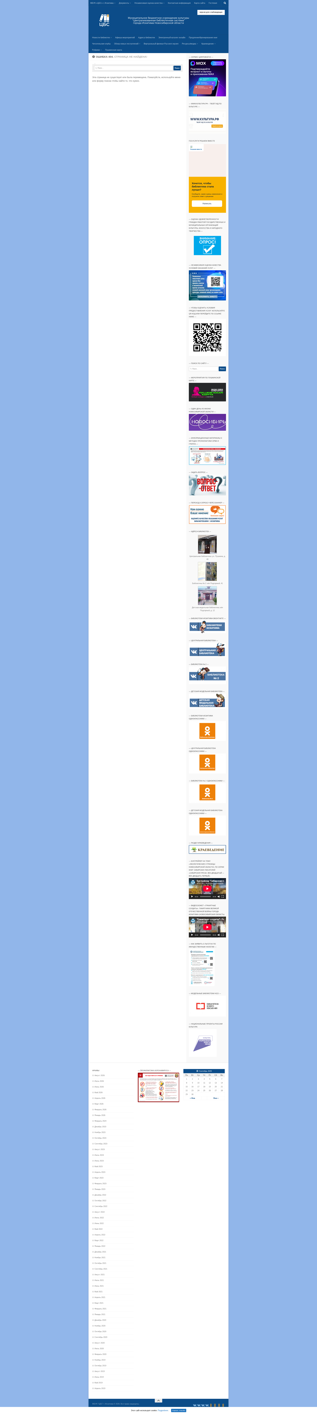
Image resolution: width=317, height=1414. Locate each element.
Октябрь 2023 (100, 1138)
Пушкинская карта (113, 50)
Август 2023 (99, 1149)
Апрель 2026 (99, 1098)
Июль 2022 (99, 1218)
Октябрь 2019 (100, 1366)
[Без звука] (219, 896)
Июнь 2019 (99, 1377)
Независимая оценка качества (148, 3)
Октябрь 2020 (100, 1331)
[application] (207, 888)
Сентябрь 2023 (100, 1144)
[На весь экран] (223, 896)
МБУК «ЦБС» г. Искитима (102, 3)
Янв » (215, 1098)
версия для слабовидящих (211, 12)
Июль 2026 (99, 1081)
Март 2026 (98, 1104)
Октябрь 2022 (100, 1201)
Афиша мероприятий (125, 37)
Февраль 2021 (100, 1309)
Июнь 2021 (99, 1286)
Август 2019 (99, 1371)
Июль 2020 (99, 1348)
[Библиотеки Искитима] (194, 1405)
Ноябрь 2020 (99, 1326)
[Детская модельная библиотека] (223, 1405)
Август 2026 (99, 1075)
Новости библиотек (101, 37)
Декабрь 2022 (100, 1195)
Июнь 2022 (99, 1223)
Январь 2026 (99, 1115)
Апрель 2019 (99, 1388)
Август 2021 (99, 1274)
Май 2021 (98, 1292)
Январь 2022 (99, 1246)
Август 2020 (99, 1343)
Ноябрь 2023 (99, 1132)
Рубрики (96, 50)
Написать (207, 203)
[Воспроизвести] (192, 896)
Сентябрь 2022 (100, 1206)
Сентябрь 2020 (100, 1337)
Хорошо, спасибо (178, 1410)
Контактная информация (179, 3)
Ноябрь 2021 (99, 1257)
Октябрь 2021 (100, 1263)
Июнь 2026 (99, 1087)
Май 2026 (98, 1092)
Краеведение (207, 44)
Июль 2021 (99, 1280)
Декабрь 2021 (100, 1252)
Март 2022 (98, 1240)
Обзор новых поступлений (126, 44)
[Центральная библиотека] (206, 1405)
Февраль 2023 (100, 1183)
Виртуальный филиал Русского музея (161, 44)
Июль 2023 (99, 1155)
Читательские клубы (101, 44)
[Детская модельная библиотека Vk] (202, 1405)
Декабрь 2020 (100, 1320)
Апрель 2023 (99, 1172)
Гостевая (213, 3)
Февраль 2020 (100, 1354)
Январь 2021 (99, 1314)
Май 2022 (98, 1229)
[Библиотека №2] (198, 1405)
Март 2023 (98, 1178)
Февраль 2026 (100, 1109)
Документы (124, 3)
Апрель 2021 (99, 1297)
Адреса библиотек (146, 37)
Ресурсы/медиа (189, 44)
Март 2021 (98, 1303)
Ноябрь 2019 (99, 1360)
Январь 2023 (99, 1189)
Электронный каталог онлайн (171, 37)
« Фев (192, 1098)
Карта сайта (199, 3)
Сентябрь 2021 (100, 1269)
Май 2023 (98, 1166)
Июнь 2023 (99, 1161)
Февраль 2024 (100, 1121)
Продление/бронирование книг (203, 37)
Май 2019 (98, 1383)
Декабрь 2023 (100, 1127)
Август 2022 (99, 1212)
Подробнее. (163, 1410)
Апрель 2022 (99, 1235)
